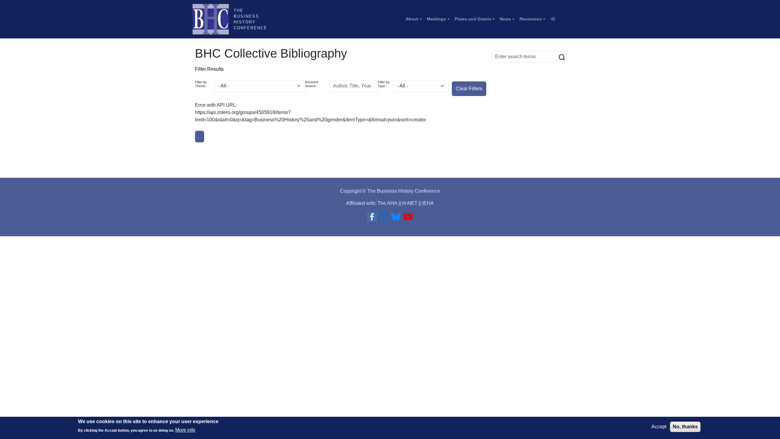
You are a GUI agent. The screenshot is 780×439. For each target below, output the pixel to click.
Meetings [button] (436, 18)
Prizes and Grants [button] (473, 18)
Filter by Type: (384, 84)
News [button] (505, 18)
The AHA (387, 203)
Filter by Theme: (201, 84)
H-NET (409, 203)
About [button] (412, 18)
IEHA (428, 203)
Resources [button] (530, 18)
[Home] (213, 19)
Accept (658, 426)
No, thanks (685, 426)
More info (185, 430)
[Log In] (552, 19)
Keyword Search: (311, 84)
